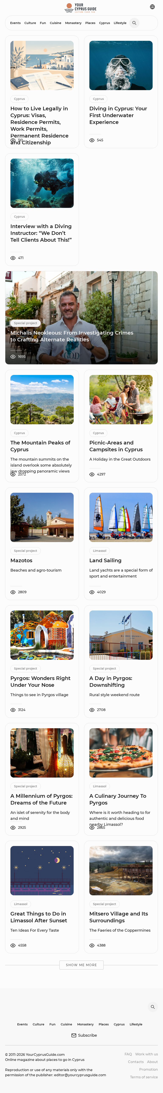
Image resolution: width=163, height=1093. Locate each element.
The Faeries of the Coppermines (119, 930)
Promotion (148, 1069)
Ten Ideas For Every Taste (34, 930)
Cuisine (55, 23)
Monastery (73, 23)
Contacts (136, 1062)
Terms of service (144, 1077)
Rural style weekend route (115, 695)
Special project (25, 323)
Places (90, 23)
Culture (30, 23)
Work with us (146, 1054)
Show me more (81, 965)
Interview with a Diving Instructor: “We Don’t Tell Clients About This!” (41, 233)
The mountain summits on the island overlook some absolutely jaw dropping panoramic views (41, 465)
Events (15, 23)
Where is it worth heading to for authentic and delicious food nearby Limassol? (119, 818)
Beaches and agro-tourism (36, 570)
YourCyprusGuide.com (45, 1055)
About (152, 1062)
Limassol (99, 551)
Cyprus (104, 23)
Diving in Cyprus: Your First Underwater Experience (118, 115)
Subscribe (87, 1035)
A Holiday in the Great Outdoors (119, 459)
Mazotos (21, 560)
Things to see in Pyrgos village (39, 695)
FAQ (128, 1054)
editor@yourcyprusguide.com (80, 1075)
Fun (43, 23)
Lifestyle (120, 23)
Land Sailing (105, 560)
